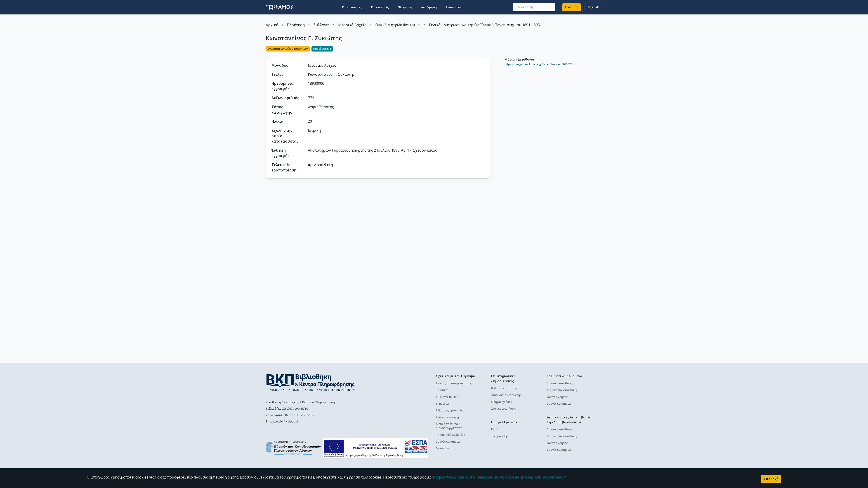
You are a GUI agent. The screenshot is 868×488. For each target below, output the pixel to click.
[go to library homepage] (310, 382)
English (593, 7)
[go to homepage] (279, 7)
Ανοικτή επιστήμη (447, 417)
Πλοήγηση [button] (405, 7)
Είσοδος (571, 7)
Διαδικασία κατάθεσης (506, 395)
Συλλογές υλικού (447, 397)
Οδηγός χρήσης (501, 402)
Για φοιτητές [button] (380, 7)
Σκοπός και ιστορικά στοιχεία (455, 383)
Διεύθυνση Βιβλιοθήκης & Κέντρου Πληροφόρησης (301, 402)
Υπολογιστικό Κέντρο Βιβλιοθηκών (290, 415)
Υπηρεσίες (442, 404)
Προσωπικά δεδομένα (450, 435)
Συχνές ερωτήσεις (448, 441)
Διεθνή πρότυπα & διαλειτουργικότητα (449, 426)
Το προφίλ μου (501, 436)
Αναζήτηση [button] (429, 7)
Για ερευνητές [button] (352, 7)
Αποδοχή (770, 479)
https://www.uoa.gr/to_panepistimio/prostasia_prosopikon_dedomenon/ (499, 477)
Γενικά (495, 429)
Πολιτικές (442, 390)
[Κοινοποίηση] (488, 49)
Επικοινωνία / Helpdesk (282, 421)
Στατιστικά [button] (453, 7)
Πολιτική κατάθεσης (504, 388)
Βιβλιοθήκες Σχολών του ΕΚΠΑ (287, 408)
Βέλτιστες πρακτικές (449, 410)
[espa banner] (375, 448)
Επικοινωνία (444, 448)
